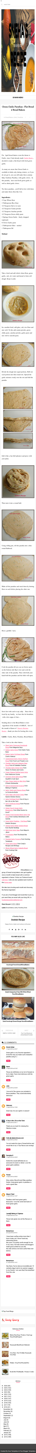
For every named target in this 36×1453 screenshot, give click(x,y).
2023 (6, 1392)
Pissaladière (9, 835)
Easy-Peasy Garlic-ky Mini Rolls (15, 781)
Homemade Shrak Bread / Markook (20, 1345)
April (5, 1426)
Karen (8, 1066)
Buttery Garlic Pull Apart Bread (15, 754)
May (5, 1424)
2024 (6, 1390)
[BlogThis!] (14, 904)
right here (5, 880)
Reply (8, 1060)
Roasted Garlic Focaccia (13, 839)
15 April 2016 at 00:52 (11, 1176)
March (6, 1428)
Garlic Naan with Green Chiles (14, 795)
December (7, 1409)
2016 (6, 1407)
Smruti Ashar (10, 1047)
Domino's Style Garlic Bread (14, 777)
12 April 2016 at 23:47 (11, 1049)
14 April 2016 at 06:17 (11, 1122)
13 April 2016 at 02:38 (11, 1087)
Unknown (9, 1105)
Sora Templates (13, 1451)
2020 (6, 1398)
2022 (6, 1394)
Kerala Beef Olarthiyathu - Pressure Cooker (22, 1372)
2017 (6, 1405)
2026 (6, 1386)
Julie (7, 1086)
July (5, 1420)
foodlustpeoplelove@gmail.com (12, 900)
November (7, 1411)
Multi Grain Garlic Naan (12, 830)
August (6, 1418)
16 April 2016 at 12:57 (11, 1196)
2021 (6, 1396)
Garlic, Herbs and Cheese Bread (15, 790)
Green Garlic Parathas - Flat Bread (16, 821)
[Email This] (12, 904)
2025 (6, 1388)
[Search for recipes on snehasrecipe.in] (7, 1311)
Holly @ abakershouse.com (15, 1138)
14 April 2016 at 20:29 (11, 1157)
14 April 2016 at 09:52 (11, 1139)
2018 (6, 1403)
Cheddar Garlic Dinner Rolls (14, 768)
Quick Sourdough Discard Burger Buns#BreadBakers (18, 1021)
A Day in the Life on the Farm (15, 1121)
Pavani (8, 1175)
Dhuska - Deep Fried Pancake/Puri (19, 1363)
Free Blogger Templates (27, 1451)
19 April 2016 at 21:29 (11, 1215)
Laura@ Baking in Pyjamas (14, 1213)
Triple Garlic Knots (11, 844)
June (5, 1422)
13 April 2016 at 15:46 (11, 1107)
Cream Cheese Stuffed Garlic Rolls (16, 772)
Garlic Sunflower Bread (12, 804)
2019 (6, 1401)
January (6, 1433)
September (7, 1415)
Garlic (15, 117)
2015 (6, 1435)
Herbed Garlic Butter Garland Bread (16, 826)
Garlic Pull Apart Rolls (12, 799)
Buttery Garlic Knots (11, 750)
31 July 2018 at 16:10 (11, 1262)
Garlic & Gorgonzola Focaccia (14, 786)
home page (8, 882)
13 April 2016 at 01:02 (11, 1068)
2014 (6, 1437)
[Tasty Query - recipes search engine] (10, 1322)
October (6, 1413)
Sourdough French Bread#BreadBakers (17, 964)
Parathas (20, 117)
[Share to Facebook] (17, 904)
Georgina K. (9, 1155)
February (7, 1430)
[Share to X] (15, 904)
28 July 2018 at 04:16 (11, 1232)
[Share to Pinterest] (19, 904)
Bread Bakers (9, 117)
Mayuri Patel (10, 1194)
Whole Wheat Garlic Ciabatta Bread (16, 848)
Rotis (25, 907)
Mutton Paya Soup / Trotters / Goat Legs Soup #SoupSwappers (21, 1336)
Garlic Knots (28, 158)
